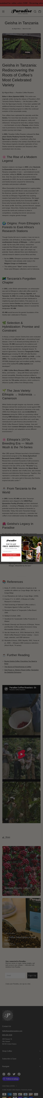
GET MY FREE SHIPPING (11, 554)
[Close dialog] (1, 537)
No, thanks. (11, 557)
